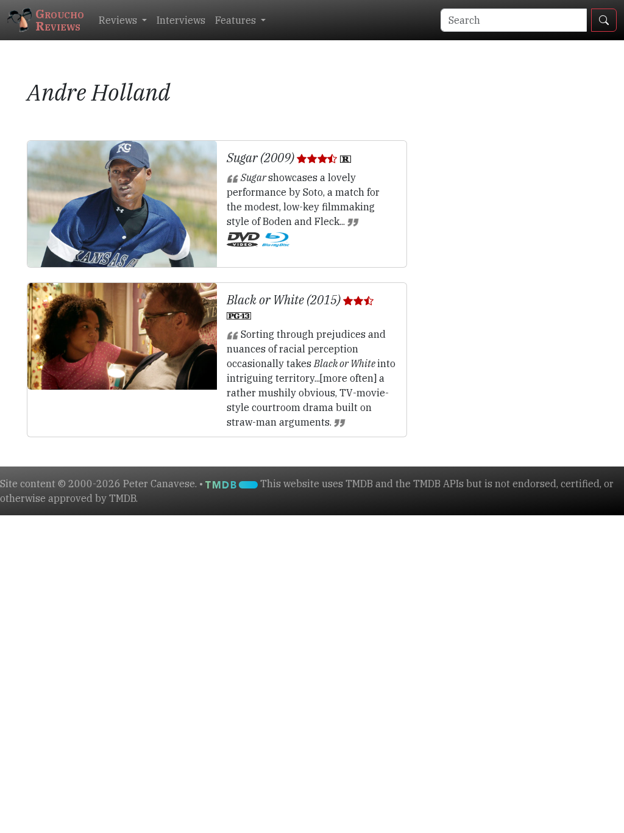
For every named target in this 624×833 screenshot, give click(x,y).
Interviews (181, 20)
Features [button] (236, 20)
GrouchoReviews (59, 19)
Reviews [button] (119, 20)
